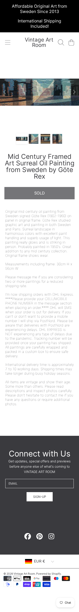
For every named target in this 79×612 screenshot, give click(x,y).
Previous (4, 92)
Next (74, 92)
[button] (8, 42)
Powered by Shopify (48, 573)
